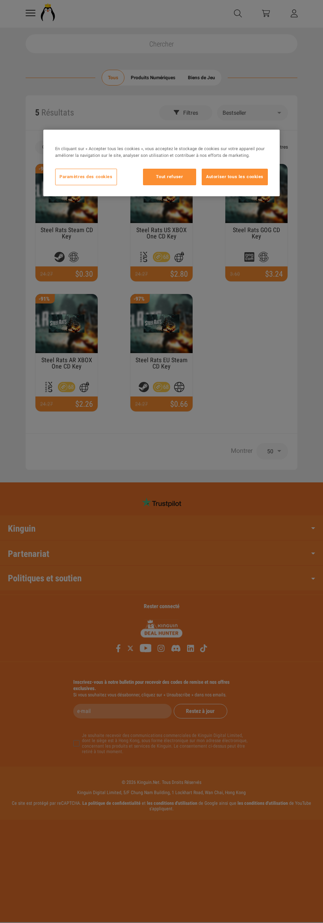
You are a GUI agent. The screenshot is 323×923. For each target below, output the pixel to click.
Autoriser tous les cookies (235, 176)
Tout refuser (169, 176)
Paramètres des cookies (86, 176)
